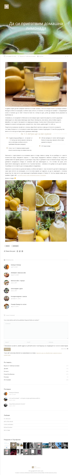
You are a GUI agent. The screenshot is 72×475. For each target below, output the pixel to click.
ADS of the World (8, 421)
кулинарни (15, 246)
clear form (64, 348)
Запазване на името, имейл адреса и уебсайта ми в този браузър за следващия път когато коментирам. (36, 346)
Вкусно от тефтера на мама (38, 32)
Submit (7, 349)
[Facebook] (17, 251)
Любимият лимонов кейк (18, 273)
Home (27, 32)
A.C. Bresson (7, 418)
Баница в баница (16, 265)
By (41, 56)
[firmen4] (45, 445)
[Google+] (20, 251)
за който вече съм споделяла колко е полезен (32, 175)
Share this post (10, 251)
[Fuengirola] (58, 445)
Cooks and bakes (8, 424)
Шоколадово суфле (17, 288)
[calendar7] (20, 445)
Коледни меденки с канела (19, 296)
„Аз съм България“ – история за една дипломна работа (24, 398)
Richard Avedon (8, 427)
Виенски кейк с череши (18, 280)
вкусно (7, 246)
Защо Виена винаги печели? (17, 404)
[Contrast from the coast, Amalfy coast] (33, 445)
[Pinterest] (22, 251)
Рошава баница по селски (18, 304)
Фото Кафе (7, 430)
